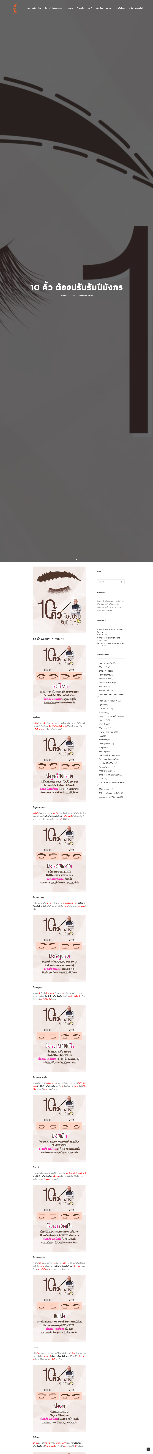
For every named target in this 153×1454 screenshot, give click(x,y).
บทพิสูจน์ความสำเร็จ (136, 8)
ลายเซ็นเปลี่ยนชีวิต (34, 8)
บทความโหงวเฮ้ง (87, 305)
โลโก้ (90, 8)
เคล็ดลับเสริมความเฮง (104, 8)
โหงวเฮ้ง (80, 8)
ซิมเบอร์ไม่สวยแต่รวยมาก (54, 8)
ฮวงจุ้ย (70, 8)
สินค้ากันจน (120, 8)
